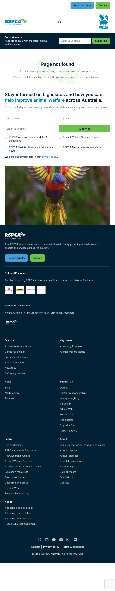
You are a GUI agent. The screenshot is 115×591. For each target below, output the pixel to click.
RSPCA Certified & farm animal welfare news (31, 149)
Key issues (66, 340)
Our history (66, 477)
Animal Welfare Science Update (23, 466)
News (8, 381)
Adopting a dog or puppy (19, 507)
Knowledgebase (14, 444)
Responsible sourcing (17, 493)
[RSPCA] (16, 22)
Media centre (12, 392)
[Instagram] (68, 539)
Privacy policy (51, 546)
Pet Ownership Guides (17, 455)
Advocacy (10, 367)
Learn (8, 438)
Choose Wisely (13, 488)
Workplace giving (69, 398)
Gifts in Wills (67, 409)
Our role (10, 340)
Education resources (16, 471)
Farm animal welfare (16, 357)
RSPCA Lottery (68, 430)
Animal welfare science (18, 346)
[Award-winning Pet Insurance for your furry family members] (12, 322)
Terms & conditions (73, 546)
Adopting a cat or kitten (18, 513)
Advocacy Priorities (71, 346)
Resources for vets (16, 477)
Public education (14, 362)
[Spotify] (75, 539)
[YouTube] (61, 539)
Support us (66, 381)
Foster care (66, 414)
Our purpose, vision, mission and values (82, 444)
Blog (7, 387)
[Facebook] (54, 539)
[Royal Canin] (9, 290)
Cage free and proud (16, 482)
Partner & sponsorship (73, 392)
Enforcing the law (15, 373)
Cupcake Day (67, 425)
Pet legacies (66, 419)
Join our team (68, 471)
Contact (64, 482)
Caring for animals (15, 351)
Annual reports (68, 450)
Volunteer (65, 403)
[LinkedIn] (47, 539)
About (63, 438)
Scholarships (67, 466)
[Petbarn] (20, 290)
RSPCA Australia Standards (20, 450)
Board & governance (71, 461)
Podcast (9, 398)
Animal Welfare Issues (72, 351)
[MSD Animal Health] (30, 290)
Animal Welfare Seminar (18, 461)
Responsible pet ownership (20, 523)
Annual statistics (69, 455)
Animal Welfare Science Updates (81, 137)
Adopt (8, 501)
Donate (64, 387)
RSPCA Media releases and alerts (82, 147)
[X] (39, 539)
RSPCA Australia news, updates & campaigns (28, 139)
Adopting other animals (18, 518)
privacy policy (49, 156)
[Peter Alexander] (41, 290)
